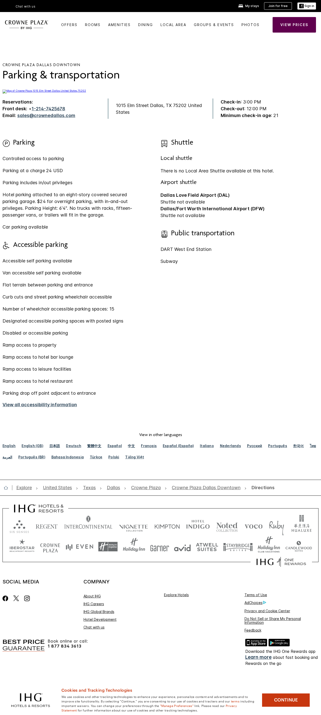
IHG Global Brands (99, 611)
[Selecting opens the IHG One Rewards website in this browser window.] (281, 562)
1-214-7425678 (48, 108)
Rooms (93, 25)
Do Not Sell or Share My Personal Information (273, 621)
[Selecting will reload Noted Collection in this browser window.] (226, 525)
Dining (145, 25)
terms (235, 701)
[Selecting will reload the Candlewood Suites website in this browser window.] (298, 546)
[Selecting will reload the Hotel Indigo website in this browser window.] (198, 525)
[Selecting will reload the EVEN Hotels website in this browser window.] (79, 546)
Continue (286, 700)
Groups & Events (214, 25)
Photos (251, 25)
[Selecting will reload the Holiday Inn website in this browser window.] (134, 546)
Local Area (173, 25)
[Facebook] (6, 598)
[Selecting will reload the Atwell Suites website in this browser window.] (207, 546)
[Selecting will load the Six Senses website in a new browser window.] (19, 525)
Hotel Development (100, 619)
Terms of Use (256, 595)
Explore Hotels (176, 595)
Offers (69, 25)
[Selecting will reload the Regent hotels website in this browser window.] (47, 525)
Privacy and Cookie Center (267, 611)
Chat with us (94, 627)
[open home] (8, 487)
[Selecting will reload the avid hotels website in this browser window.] (182, 546)
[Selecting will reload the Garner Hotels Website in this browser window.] (159, 546)
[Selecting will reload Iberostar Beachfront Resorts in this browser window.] (22, 546)
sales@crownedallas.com (46, 115)
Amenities (119, 25)
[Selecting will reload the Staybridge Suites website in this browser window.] (238, 546)
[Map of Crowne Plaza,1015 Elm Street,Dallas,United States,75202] (44, 90)
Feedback (253, 630)
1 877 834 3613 (65, 646)
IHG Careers (94, 604)
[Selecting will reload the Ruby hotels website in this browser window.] (276, 525)
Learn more (258, 657)
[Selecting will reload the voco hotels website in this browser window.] (254, 525)
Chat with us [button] (26, 6)
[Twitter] (16, 598)
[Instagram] (27, 598)
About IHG (92, 596)
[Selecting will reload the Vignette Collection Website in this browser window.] (133, 525)
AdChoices (254, 602)
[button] (306, 6)
